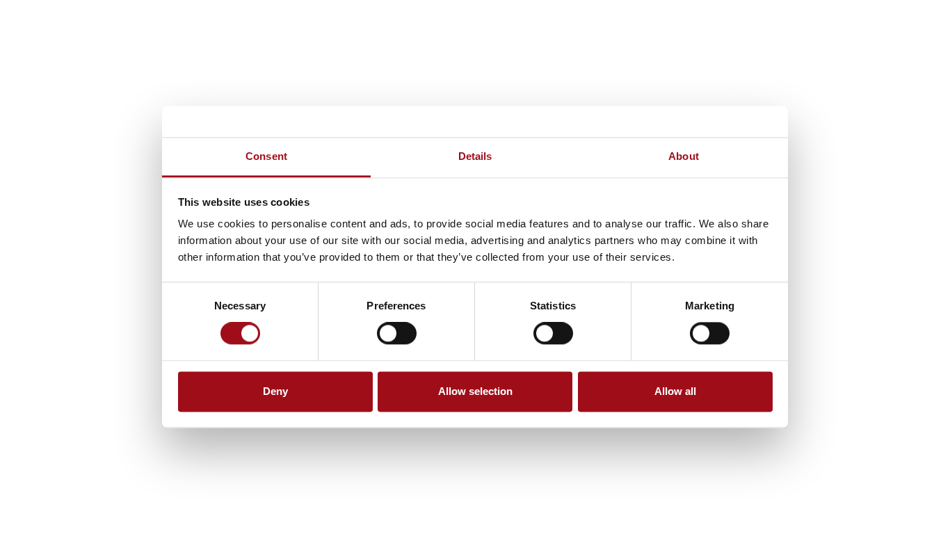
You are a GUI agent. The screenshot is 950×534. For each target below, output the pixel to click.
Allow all (675, 391)
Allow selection (475, 391)
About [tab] (683, 156)
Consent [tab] (266, 156)
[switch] (397, 334)
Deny (275, 391)
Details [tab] (475, 156)
